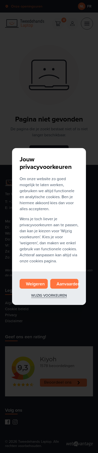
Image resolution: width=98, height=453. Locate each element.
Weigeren (35, 284)
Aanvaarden (67, 284)
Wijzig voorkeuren (49, 295)
